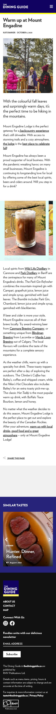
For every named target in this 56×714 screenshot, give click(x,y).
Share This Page (16, 458)
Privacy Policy (36, 695)
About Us (9, 601)
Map (5, 610)
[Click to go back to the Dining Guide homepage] (11, 581)
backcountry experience (34, 130)
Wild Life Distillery (36, 268)
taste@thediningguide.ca (15, 695)
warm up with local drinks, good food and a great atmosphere (28, 430)
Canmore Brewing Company (27, 328)
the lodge (8, 144)
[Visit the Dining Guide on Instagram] (5, 623)
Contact (9, 605)
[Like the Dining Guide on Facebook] (12, 623)
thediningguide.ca (32, 666)
